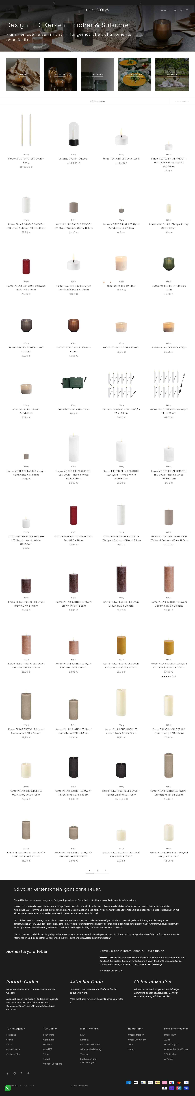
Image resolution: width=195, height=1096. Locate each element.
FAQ (82, 1034)
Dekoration (97, 74)
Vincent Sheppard (52, 1063)
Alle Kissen (172, 74)
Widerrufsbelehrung (90, 1049)
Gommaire (49, 1039)
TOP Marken (170, 1054)
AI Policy (168, 1059)
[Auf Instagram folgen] (14, 1073)
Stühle (9, 1039)
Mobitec (47, 1044)
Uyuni (23, 74)
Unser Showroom (137, 1039)
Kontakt (84, 1039)
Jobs (130, 1044)
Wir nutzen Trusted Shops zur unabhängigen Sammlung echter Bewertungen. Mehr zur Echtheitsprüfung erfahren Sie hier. (157, 993)
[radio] (104, 281)
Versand (84, 1054)
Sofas (9, 1044)
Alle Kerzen (60, 74)
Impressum (170, 1034)
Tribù (46, 1054)
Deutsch (164, 10)
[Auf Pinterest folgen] (21, 1073)
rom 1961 (47, 1049)
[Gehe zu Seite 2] (105, 870)
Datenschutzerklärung (176, 1049)
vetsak (46, 1059)
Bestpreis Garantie (90, 1044)
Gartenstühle (13, 1054)
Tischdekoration (134, 74)
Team (131, 1049)
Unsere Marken (136, 1034)
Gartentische (13, 1049)
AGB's (167, 1039)
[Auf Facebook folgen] (7, 1073)
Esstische (11, 1034)
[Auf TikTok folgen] (28, 1073)
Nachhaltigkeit (171, 1044)
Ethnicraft (48, 1034)
